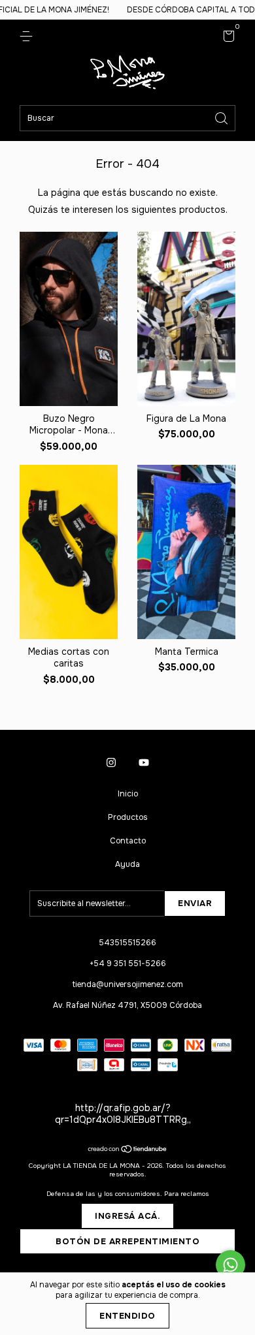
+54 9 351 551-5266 (128, 963)
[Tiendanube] (128, 1150)
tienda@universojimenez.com (128, 984)
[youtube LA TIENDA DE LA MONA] (144, 762)
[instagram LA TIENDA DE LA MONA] (111, 762)
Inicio (128, 794)
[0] (226, 38)
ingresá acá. (127, 1215)
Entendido (127, 1315)
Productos (128, 817)
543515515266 (127, 942)
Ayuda (127, 864)
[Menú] (28, 36)
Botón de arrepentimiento (127, 1241)
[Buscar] (222, 117)
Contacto (128, 841)
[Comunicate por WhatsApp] (230, 1265)
